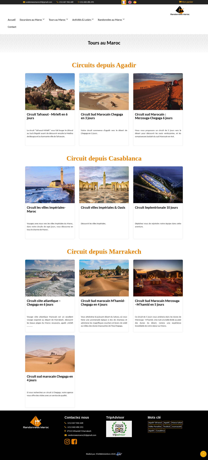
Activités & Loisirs (81, 20)
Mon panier (187, 2)
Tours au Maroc (57, 20)
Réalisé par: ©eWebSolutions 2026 (101, 454)
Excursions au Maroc (31, 20)
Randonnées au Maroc (110, 20)
